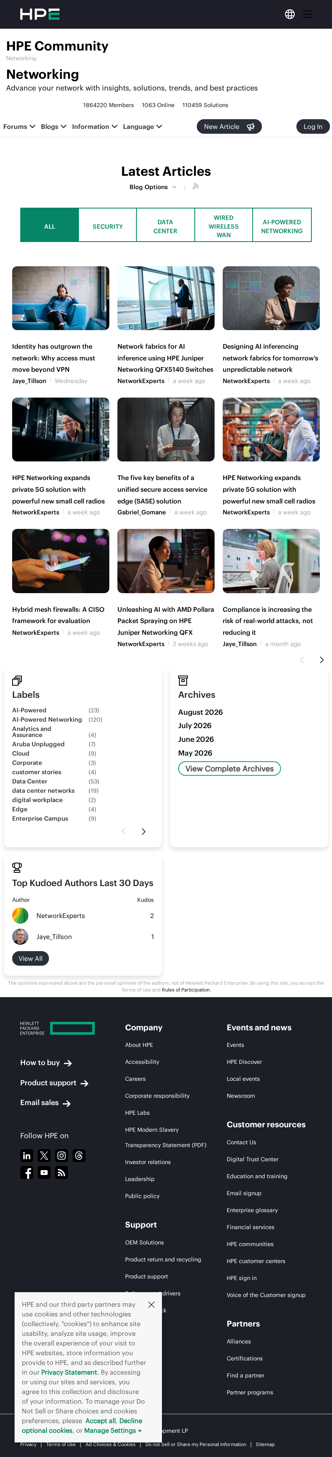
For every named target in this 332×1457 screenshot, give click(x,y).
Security (108, 226)
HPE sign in (242, 1278)
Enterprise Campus (40, 818)
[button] (151, 1304)
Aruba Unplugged (38, 744)
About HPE (139, 1045)
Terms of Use (61, 1444)
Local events (243, 1078)
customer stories (36, 772)
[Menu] (307, 14)
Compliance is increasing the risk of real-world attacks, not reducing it (268, 620)
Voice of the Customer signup (266, 1295)
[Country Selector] (290, 14)
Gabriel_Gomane (141, 512)
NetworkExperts (140, 381)
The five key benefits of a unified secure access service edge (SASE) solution (162, 489)
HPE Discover (244, 1061)
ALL (49, 226)
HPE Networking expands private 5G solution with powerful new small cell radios (58, 489)
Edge (20, 809)
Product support (48, 1082)
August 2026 (200, 712)
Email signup (244, 1193)
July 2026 (195, 725)
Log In (313, 126)
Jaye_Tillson (29, 381)
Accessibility (142, 1061)
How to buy (40, 1062)
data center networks (43, 790)
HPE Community (57, 46)
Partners (243, 1323)
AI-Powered (29, 710)
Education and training (257, 1176)
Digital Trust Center (253, 1159)
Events (235, 1045)
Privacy (28, 1444)
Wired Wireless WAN (224, 226)
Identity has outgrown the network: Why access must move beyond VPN (53, 357)
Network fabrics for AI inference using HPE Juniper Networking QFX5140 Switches (165, 357)
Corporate (27, 763)
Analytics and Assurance (31, 732)
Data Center (165, 226)
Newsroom (241, 1095)
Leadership (140, 1179)
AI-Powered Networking (282, 226)
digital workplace (37, 800)
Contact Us (241, 1142)
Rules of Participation (186, 990)
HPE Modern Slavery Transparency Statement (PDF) (165, 1137)
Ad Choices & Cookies (110, 1444)
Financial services (251, 1227)
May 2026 (195, 753)
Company (143, 1027)
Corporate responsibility (157, 1095)
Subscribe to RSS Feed (197, 187)
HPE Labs (137, 1112)
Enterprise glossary (252, 1210)
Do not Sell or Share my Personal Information (195, 1444)
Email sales (39, 1102)
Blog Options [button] (149, 187)
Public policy (142, 1196)
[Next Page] (322, 660)
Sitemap (265, 1444)
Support (141, 1224)
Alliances (239, 1341)
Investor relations (148, 1162)
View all (31, 958)
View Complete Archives (229, 768)
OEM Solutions (144, 1242)
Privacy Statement (69, 1372)
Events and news (259, 1027)
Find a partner (245, 1375)
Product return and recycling (163, 1259)
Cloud (21, 753)
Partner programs (250, 1392)
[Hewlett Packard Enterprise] (57, 1028)
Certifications (245, 1358)
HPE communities (250, 1244)
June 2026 (196, 739)
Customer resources (266, 1124)
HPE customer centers (256, 1261)
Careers (135, 1078)
